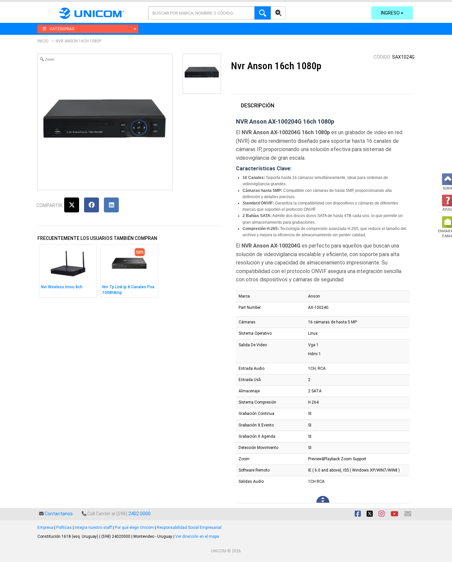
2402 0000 (139, 513)
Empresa (45, 527)
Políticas (64, 527)
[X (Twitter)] (71, 204)
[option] (68, 272)
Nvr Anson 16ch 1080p (78, 41)
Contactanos (59, 513)
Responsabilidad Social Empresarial (189, 527)
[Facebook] (91, 204)
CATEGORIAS (62, 29)
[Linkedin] (111, 204)
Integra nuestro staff (93, 527)
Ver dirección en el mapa (197, 536)
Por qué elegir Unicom (134, 527)
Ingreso (391, 13)
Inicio (43, 41)
